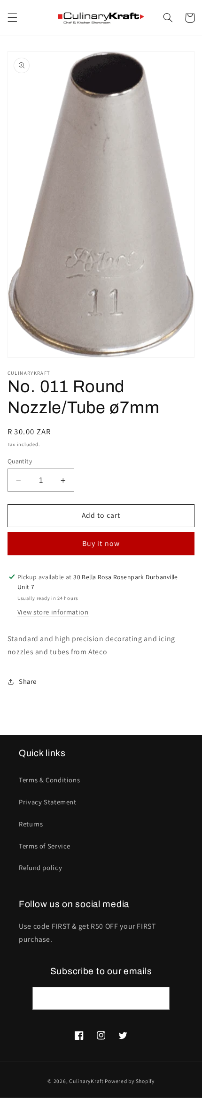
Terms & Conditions (49, 779)
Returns (31, 823)
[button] (12, 18)
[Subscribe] (158, 998)
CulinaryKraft (86, 1080)
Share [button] (28, 681)
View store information (53, 611)
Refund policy (40, 867)
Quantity (20, 461)
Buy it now (101, 543)
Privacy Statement (48, 801)
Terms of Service (44, 845)
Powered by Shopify (129, 1080)
